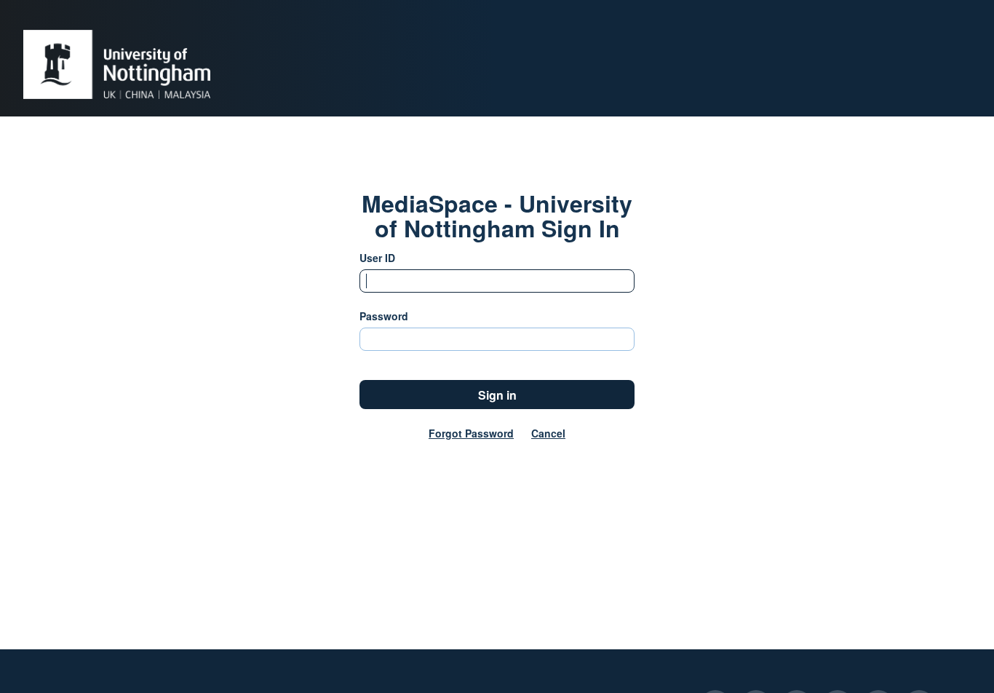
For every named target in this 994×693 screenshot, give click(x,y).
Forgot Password (471, 433)
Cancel (548, 433)
